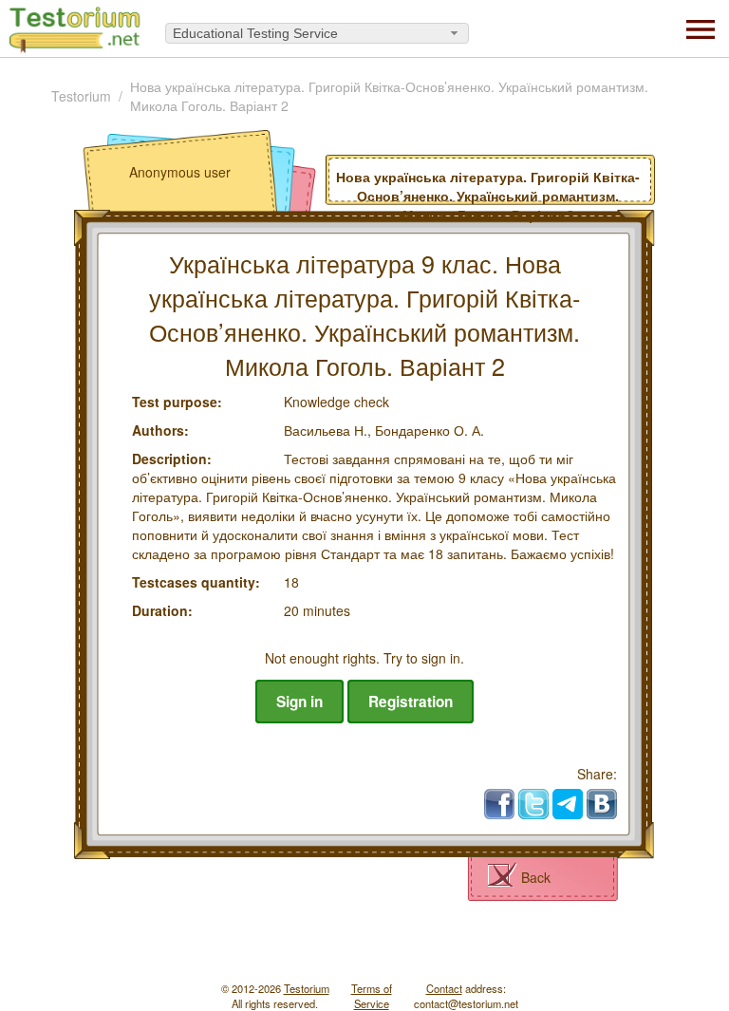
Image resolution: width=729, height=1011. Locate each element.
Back (536, 877)
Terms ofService (371, 996)
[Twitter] (533, 804)
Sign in (299, 701)
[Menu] (701, 27)
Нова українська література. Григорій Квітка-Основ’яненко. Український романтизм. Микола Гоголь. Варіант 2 (389, 96)
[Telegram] (567, 804)
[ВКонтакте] (602, 804)
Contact (444, 988)
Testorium (81, 95)
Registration (410, 701)
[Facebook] (499, 804)
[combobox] (317, 33)
